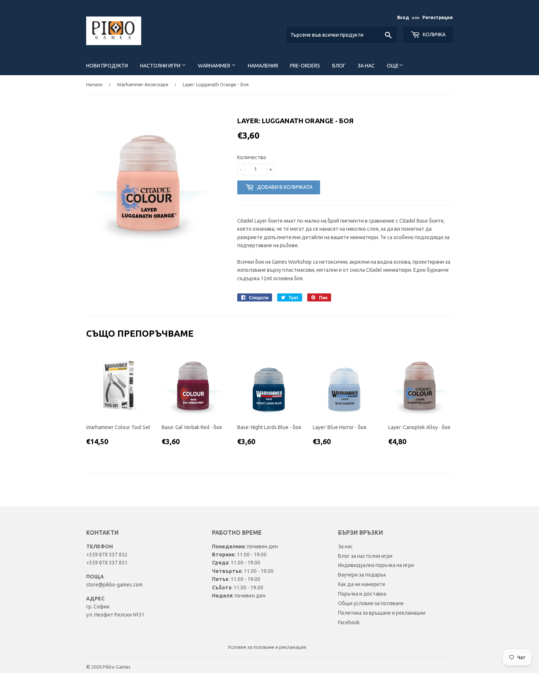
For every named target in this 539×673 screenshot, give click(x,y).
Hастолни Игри (161, 66)
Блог (338, 66)
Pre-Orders (305, 66)
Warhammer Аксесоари (142, 84)
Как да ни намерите (361, 584)
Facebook (349, 622)
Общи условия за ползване (371, 603)
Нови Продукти (107, 66)
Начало (94, 84)
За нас (366, 66)
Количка (433, 34)
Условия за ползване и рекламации (267, 647)
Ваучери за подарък (362, 575)
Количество (251, 157)
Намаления (263, 66)
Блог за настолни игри (365, 556)
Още (393, 66)
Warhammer (214, 66)
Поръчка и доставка (362, 594)
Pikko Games (117, 666)
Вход (403, 17)
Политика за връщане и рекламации (381, 613)
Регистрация (437, 17)
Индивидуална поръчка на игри (376, 565)
